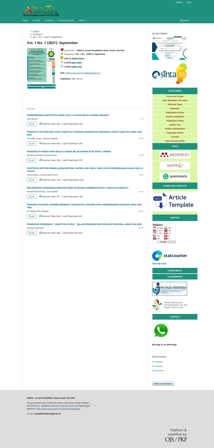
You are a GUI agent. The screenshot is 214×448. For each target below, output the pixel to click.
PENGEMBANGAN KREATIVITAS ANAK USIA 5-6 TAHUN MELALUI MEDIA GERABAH (68, 115)
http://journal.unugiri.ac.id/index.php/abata (58, 408)
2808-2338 (77, 66)
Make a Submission (163, 383)
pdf (32, 124)
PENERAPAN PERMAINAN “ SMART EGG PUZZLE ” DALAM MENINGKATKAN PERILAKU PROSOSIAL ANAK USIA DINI (84, 224)
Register (179, 2)
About (82, 20)
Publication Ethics (175, 112)
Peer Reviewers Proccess (175, 100)
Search (185, 20)
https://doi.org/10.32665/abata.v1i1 (83, 73)
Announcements (66, 20)
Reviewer (174, 108)
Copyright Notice (175, 132)
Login (188, 2)
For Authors (157, 366)
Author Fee (175, 124)
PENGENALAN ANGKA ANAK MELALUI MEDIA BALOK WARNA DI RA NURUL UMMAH (69, 151)
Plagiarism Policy (175, 120)
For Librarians (158, 370)
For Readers (157, 361)
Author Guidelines (175, 116)
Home (25, 20)
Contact (175, 136)
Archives (49, 20)
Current (36, 20)
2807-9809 (77, 62)
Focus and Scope (175, 96)
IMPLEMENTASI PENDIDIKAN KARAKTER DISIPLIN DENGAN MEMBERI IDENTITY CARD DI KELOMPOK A (77, 187)
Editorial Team (175, 104)
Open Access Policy (175, 140)
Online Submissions (175, 128)
